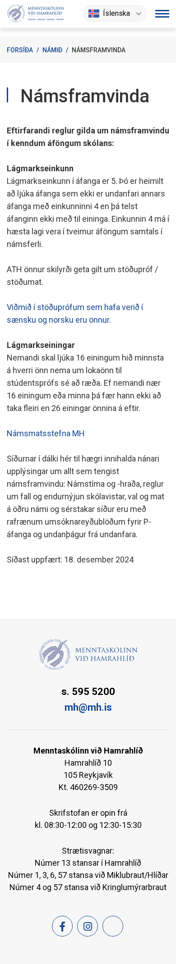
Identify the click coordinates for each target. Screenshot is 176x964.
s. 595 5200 (88, 691)
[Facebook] (62, 926)
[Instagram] (87, 926)
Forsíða (20, 50)
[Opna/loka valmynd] (162, 13)
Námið (52, 50)
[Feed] (112, 926)
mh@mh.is (88, 707)
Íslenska (116, 13)
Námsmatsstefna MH (46, 433)
